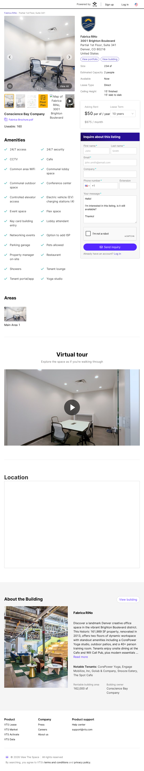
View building (128, 599)
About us (43, 734)
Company (89, 168)
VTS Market (11, 729)
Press (41, 724)
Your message (92, 193)
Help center (78, 724)
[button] (39, 54)
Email (87, 157)
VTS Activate (11, 734)
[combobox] (121, 113)
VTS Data (9, 739)
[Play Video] (72, 407)
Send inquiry (112, 247)
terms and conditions (56, 762)
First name (90, 145)
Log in (125, 4)
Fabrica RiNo (10, 13)
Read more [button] (80, 657)
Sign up (109, 4)
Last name (117, 145)
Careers (42, 729)
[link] (38, 119)
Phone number (92, 180)
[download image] (10, 86)
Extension (125, 180)
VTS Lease (10, 724)
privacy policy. (82, 762)
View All (64, 86)
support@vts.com (82, 729)
